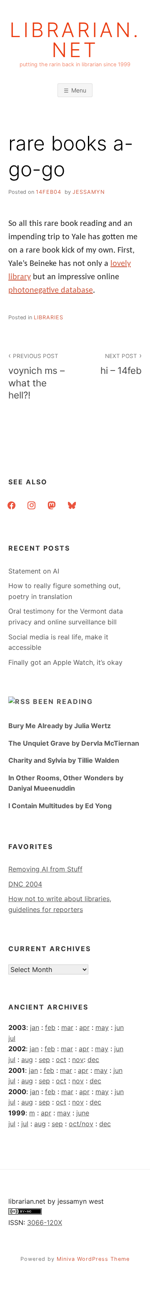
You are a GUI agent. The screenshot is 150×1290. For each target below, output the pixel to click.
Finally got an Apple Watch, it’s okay (65, 662)
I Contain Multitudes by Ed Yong (60, 806)
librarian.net (75, 40)
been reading (63, 701)
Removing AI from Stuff (45, 869)
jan (34, 1027)
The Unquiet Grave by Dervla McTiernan (73, 743)
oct (61, 1059)
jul (11, 1038)
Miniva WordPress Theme (93, 1259)
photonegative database (50, 290)
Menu (78, 90)
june (82, 1113)
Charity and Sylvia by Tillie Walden (63, 760)
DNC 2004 (25, 884)
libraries (48, 317)
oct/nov (81, 1124)
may (102, 1027)
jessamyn (88, 192)
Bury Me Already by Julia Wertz (59, 725)
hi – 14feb (121, 364)
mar (67, 1027)
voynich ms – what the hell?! (36, 376)
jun (119, 1027)
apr (84, 1027)
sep (44, 1059)
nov (78, 1059)
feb (50, 1027)
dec (93, 1059)
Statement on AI (33, 571)
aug (27, 1059)
